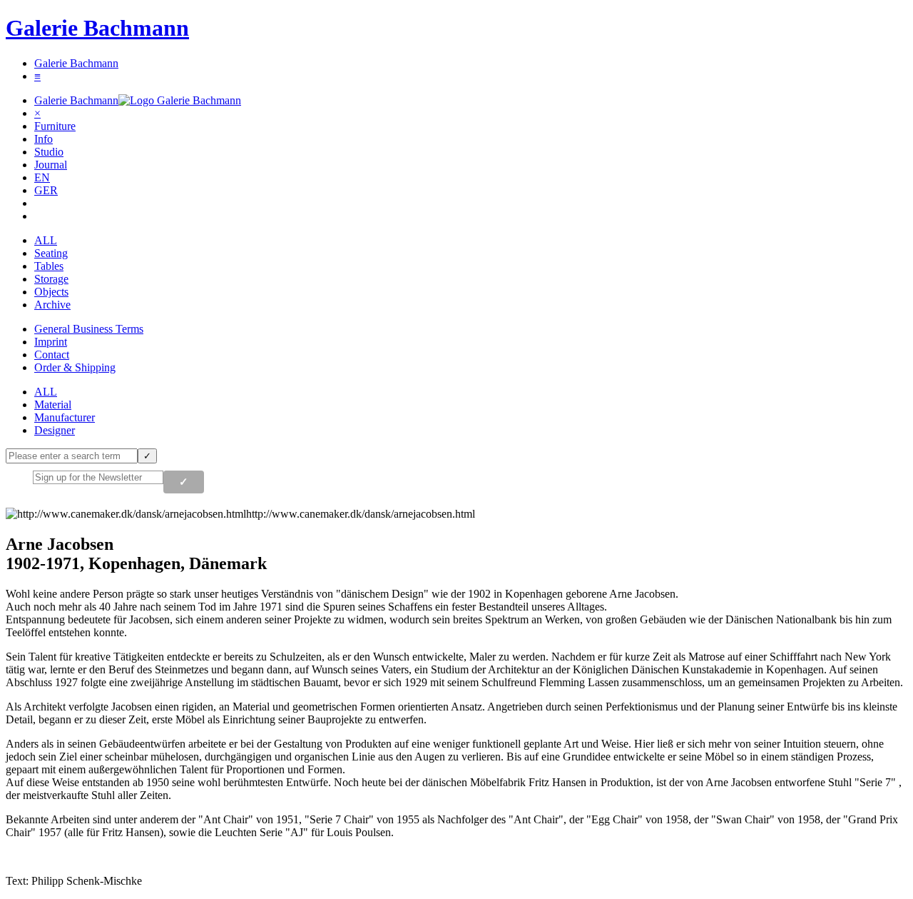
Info (43, 139)
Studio (48, 152)
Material (52, 404)
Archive (52, 304)
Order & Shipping (75, 367)
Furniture (55, 126)
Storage (51, 279)
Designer (54, 430)
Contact (51, 354)
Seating (51, 253)
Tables (48, 266)
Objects (51, 292)
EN (42, 177)
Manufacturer (64, 417)
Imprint (50, 342)
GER (46, 190)
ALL (45, 240)
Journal (50, 165)
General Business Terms (88, 329)
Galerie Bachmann (97, 28)
